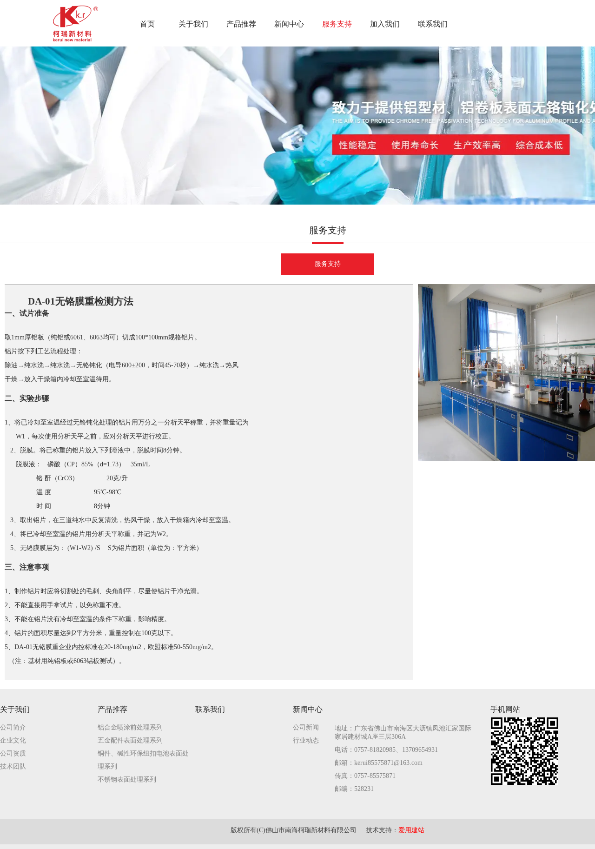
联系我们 (210, 709)
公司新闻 (306, 727)
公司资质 (13, 753)
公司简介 (13, 727)
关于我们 (15, 709)
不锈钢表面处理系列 (127, 779)
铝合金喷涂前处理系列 (130, 727)
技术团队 (13, 766)
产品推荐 (112, 709)
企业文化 (13, 740)
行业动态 (306, 740)
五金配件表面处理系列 (130, 740)
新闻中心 (308, 709)
